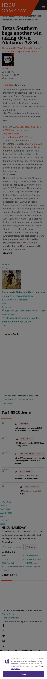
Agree (23, 674)
